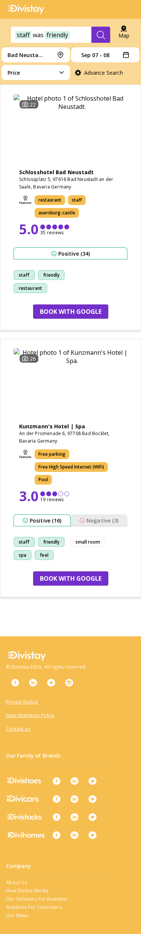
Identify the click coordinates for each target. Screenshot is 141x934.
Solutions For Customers (34, 907)
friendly (51, 275)
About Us (16, 882)
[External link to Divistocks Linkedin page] (74, 817)
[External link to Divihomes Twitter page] (92, 835)
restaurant (30, 288)
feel (44, 555)
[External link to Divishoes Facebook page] (56, 781)
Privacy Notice (22, 702)
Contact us (18, 729)
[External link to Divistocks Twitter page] (92, 817)
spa (22, 555)
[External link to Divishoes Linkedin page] (74, 781)
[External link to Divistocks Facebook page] (56, 817)
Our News (17, 915)
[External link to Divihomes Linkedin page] (74, 835)
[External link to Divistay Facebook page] (15, 682)
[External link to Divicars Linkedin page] (74, 799)
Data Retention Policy (30, 715)
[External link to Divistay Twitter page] (51, 682)
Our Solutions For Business (36, 899)
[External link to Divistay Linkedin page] (33, 682)
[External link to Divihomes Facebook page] (56, 835)
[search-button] (100, 35)
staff (24, 275)
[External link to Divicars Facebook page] (56, 799)
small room (88, 542)
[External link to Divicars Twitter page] (92, 799)
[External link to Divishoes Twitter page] (92, 781)
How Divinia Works (27, 890)
